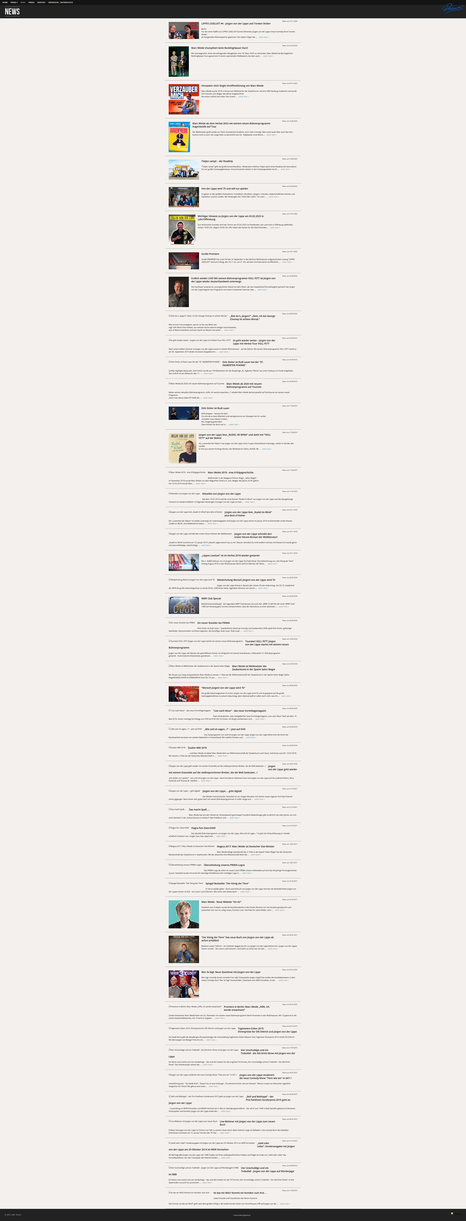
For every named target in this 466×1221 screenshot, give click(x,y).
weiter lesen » (264, 37)
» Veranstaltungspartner (241, 1215)
